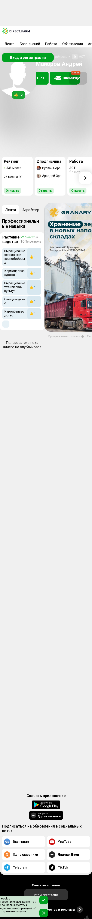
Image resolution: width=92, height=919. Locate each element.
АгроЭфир (30, 210)
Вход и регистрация (28, 57)
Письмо (71, 76)
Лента (9, 44)
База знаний (30, 44)
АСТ (82, 57)
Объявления (72, 44)
